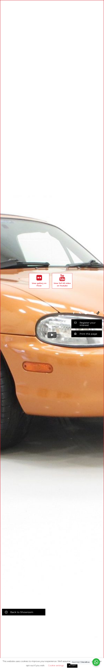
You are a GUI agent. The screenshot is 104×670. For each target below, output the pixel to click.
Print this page (88, 333)
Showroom (45, 643)
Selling (56, 643)
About (33, 643)
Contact (78, 643)
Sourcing (67, 643)
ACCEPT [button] (72, 665)
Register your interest (88, 324)
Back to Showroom (21, 612)
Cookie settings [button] (56, 665)
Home (24, 643)
